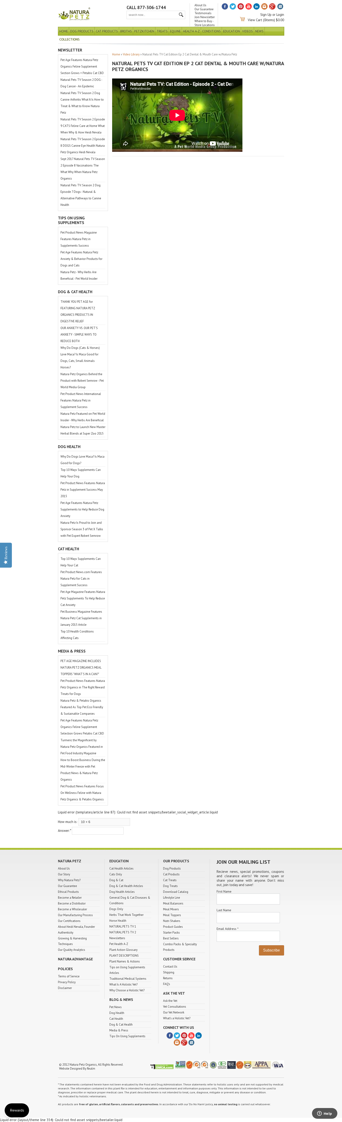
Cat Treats (170, 880)
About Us (200, 5)
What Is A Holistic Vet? (123, 984)
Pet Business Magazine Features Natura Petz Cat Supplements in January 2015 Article (81, 618)
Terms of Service (69, 976)
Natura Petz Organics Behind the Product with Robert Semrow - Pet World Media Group (82, 380)
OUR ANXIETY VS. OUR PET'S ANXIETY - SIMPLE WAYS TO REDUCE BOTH (79, 334)
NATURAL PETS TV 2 (122, 932)
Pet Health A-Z (118, 944)
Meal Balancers (173, 903)
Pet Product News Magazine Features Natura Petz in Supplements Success (78, 239)
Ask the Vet (170, 1001)
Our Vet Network (173, 1012)
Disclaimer (65, 988)
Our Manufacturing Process (75, 915)
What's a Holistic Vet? (176, 1018)
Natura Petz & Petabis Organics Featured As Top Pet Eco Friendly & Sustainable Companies (81, 707)
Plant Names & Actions (124, 961)
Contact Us (170, 967)
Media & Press (118, 1030)
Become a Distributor (72, 903)
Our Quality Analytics (71, 950)
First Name (224, 891)
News (259, 31)
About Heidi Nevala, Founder (76, 927)
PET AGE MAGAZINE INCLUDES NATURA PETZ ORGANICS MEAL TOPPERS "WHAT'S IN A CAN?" (80, 667)
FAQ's (166, 984)
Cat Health (116, 1019)
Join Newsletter (204, 17)
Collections (69, 39)
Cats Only (115, 874)
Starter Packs (171, 933)
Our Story (64, 874)
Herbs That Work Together (126, 915)
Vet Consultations (174, 1007)
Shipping (168, 972)
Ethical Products (68, 892)
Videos (247, 31)
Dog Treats (170, 886)
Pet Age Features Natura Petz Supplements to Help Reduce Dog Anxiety (82, 509)
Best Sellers (171, 938)
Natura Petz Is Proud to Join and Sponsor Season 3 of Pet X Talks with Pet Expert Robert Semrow (81, 529)
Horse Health (117, 921)
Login (280, 14)
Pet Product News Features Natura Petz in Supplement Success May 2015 (82, 489)
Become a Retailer (70, 898)
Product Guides (173, 927)
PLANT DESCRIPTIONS (124, 956)
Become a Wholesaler (72, 909)
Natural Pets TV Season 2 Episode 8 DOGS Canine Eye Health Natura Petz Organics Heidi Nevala (82, 145)
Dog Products (82, 31)
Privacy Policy (67, 982)
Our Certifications (69, 921)
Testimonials (202, 13)
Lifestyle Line (171, 898)
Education (231, 31)
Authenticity (65, 933)
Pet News (115, 1007)
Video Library (131, 54)
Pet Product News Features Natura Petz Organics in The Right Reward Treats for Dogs (82, 687)
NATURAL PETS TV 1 (122, 926)
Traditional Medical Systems (127, 979)
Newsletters (117, 938)
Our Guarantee (204, 9)
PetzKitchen (144, 31)
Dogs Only (116, 909)
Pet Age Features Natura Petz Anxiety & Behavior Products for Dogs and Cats (81, 258)
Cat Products (107, 31)
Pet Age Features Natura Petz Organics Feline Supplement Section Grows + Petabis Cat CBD (82, 66)
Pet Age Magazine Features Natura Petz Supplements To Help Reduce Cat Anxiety (82, 598)
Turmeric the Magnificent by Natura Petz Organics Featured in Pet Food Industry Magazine (81, 746)
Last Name (224, 910)
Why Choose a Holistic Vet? (126, 990)
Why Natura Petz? (69, 880)
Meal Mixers (171, 909)
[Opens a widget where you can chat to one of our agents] (324, 1114)
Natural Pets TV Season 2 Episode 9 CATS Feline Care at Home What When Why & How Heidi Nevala (82, 125)
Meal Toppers (172, 915)
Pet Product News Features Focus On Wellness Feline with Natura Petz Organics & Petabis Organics (82, 792)
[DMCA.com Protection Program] (162, 1068)
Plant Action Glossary (123, 950)
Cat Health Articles (121, 868)
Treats (162, 31)
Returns (168, 978)
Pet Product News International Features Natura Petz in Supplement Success (80, 400)
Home (63, 31)
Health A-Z (191, 31)
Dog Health (116, 1013)
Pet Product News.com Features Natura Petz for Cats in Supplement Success (81, 578)
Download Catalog (175, 892)
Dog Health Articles (122, 892)
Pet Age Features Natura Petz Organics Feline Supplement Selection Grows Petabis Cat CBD (82, 726)
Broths (126, 31)
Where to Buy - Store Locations (204, 23)
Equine (175, 31)
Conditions (211, 31)
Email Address (227, 929)
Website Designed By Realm (77, 1069)
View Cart (255, 20)
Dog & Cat (116, 880)
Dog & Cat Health (121, 1025)
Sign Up (266, 14)
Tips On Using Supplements (127, 1036)
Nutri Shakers (171, 921)
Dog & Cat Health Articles (126, 886)
